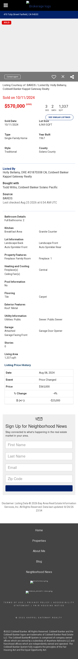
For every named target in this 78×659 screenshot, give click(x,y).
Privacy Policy (38, 602)
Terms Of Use (14, 602)
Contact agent (12, 77)
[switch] (53, 77)
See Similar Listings (59, 117)
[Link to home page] (39, 5)
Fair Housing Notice (48, 606)
